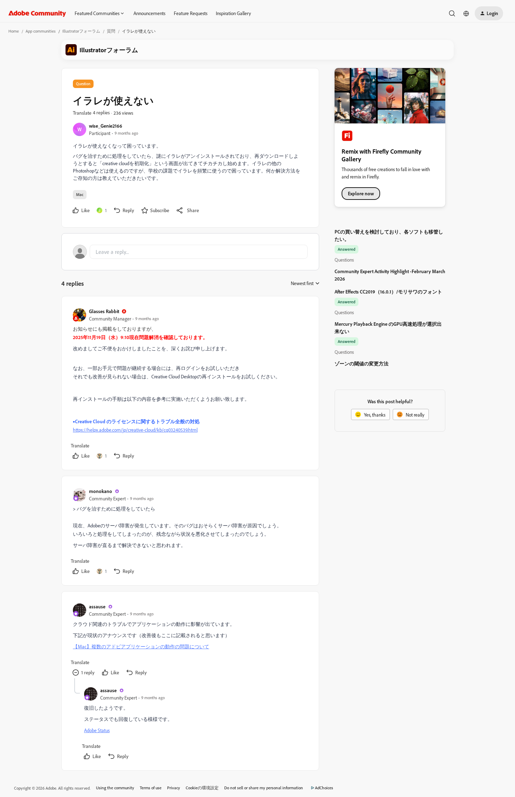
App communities (41, 31)
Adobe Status (97, 730)
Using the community (115, 787)
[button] (489, 13)
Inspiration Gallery (233, 13)
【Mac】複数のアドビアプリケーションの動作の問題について (141, 646)
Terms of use (151, 787)
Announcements (149, 13)
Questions (344, 260)
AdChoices (324, 787)
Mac (79, 194)
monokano (100, 491)
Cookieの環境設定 (202, 787)
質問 (111, 31)
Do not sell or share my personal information (263, 787)
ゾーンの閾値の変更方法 (362, 363)
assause (97, 606)
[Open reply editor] (190, 252)
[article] (189, 384)
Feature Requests (190, 13)
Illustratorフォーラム (81, 31)
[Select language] (466, 13)
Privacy (173, 787)
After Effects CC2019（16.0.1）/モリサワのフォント (388, 292)
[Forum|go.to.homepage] (37, 13)
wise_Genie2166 (105, 126)
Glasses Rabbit (104, 311)
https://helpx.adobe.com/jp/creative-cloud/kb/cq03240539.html (135, 430)
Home (13, 31)
